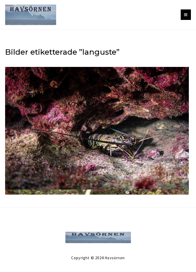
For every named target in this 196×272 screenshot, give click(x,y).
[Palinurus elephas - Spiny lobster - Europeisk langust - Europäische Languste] (97, 128)
